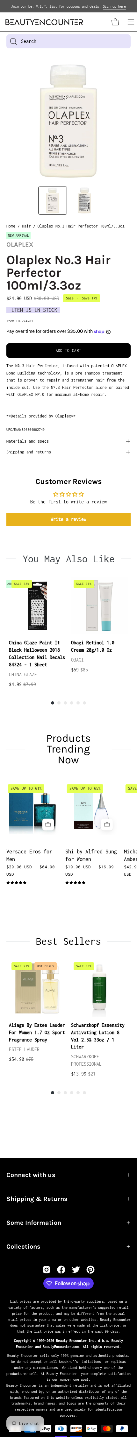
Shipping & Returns (37, 1198)
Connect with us (30, 1175)
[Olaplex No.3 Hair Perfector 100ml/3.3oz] (52, 200)
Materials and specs (27, 441)
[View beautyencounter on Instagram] (46, 1269)
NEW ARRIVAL (18, 235)
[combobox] (68, 41)
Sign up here (114, 6)
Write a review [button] (68, 519)
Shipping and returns (28, 452)
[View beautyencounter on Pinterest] (90, 1269)
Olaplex (19, 244)
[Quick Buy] (48, 825)
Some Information (33, 1222)
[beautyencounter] (44, 22)
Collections (23, 1246)
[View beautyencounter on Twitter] (76, 1269)
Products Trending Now (68, 749)
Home (10, 226)
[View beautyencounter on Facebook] (61, 1269)
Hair (26, 226)
